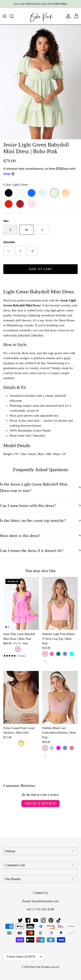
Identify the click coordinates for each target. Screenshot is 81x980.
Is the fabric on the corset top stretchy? (33, 520)
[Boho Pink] (40, 16)
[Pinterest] (51, 920)
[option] (40, 82)
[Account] (67, 16)
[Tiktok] (58, 920)
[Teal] (58, 654)
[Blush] (45, 748)
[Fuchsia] (58, 748)
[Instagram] (43, 920)
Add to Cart (40, 269)
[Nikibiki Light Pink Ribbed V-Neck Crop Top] (60, 603)
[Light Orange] (65, 193)
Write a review (40, 803)
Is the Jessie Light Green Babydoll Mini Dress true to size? (34, 487)
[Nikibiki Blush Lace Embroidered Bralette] (60, 697)
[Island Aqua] (72, 654)
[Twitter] (20, 920)
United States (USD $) (21, 956)
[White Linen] (24, 649)
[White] (20, 193)
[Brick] (8, 204)
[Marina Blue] (65, 654)
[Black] (8, 193)
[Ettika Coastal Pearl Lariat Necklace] (21, 697)
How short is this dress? (20, 535)
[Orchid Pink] (52, 654)
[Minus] (8, 251)
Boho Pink (35, 966)
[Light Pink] (31, 204)
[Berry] (20, 204)
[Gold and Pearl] (21, 743)
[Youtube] (35, 920)
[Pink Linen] (18, 649)
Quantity (9, 242)
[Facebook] (28, 920)
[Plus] (32, 251)
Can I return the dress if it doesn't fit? (31, 550)
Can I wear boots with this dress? (28, 505)
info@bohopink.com (45, 901)
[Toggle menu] (4, 16)
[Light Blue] (43, 193)
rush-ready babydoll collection (23, 335)
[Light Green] (54, 193)
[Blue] (31, 193)
